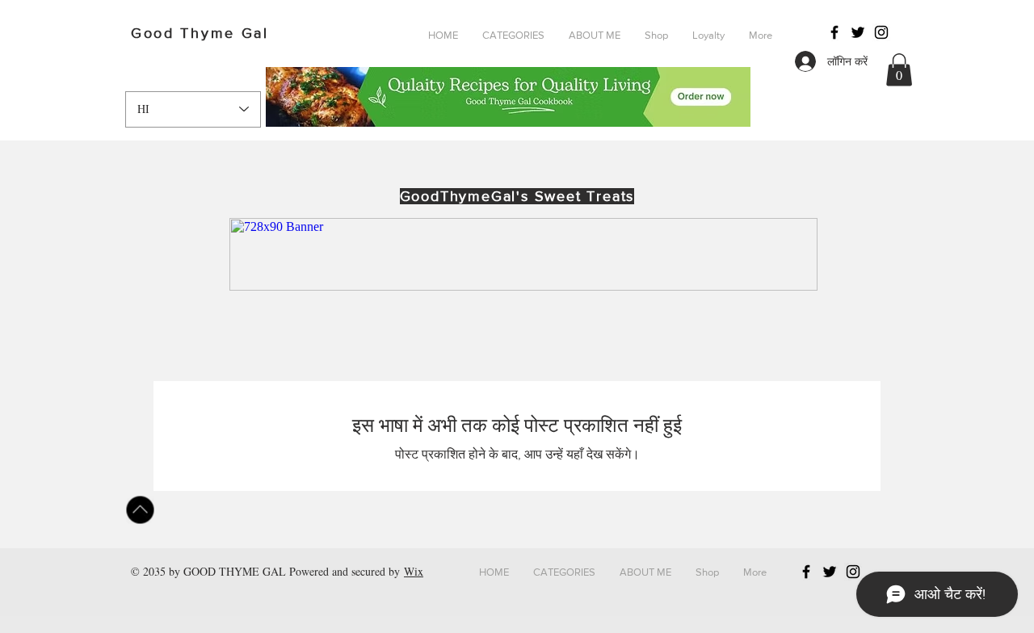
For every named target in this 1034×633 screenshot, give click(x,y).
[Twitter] (858, 32)
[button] (513, 35)
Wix (413, 571)
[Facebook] (834, 32)
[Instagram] (881, 32)
